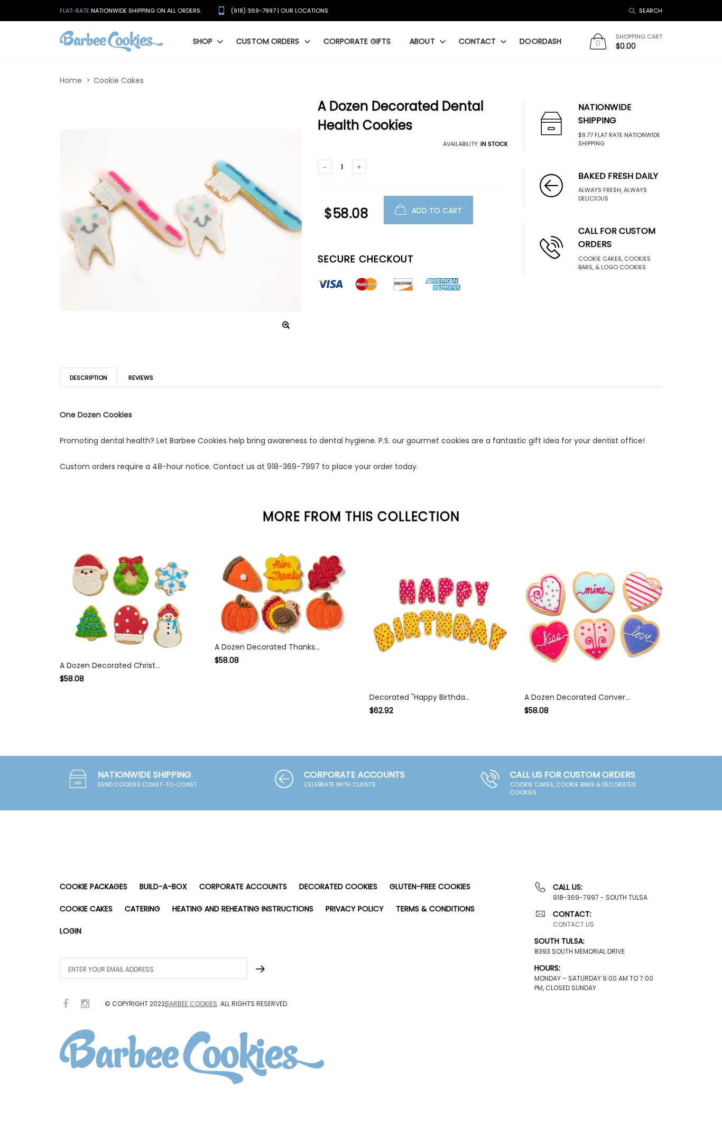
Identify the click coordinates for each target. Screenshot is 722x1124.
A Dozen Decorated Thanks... (267, 647)
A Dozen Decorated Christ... (110, 665)
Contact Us (573, 924)
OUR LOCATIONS (304, 10)
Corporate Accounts (243, 886)
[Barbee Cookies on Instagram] (85, 1004)
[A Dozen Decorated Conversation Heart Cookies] (593, 617)
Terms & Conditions (435, 908)
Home (71, 80)
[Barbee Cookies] (111, 41)
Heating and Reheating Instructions (242, 908)
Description (88, 377)
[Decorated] (438, 617)
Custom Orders (267, 41)
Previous (37, 626)
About (422, 41)
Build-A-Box (163, 886)
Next (685, 626)
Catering (142, 908)
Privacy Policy (355, 908)
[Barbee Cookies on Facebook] (65, 1004)
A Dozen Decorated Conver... (577, 697)
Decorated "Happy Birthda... (419, 697)
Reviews (140, 377)
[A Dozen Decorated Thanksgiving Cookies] (284, 591)
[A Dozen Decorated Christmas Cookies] (129, 601)
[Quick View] (192, 700)
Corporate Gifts (357, 41)
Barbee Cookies (191, 1003)
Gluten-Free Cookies (430, 886)
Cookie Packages (93, 886)
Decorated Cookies (338, 886)
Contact (477, 41)
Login (70, 931)
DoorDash (540, 41)
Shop (202, 41)
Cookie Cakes (119, 80)
